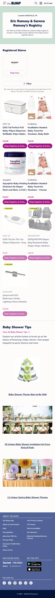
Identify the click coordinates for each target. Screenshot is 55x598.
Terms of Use (8, 550)
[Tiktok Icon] (9, 583)
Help (4, 528)
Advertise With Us (10, 536)
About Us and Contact (11, 524)
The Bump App (8, 521)
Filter (29, 83)
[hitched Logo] (5, 565)
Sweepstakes (8, 532)
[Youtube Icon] (25, 583)
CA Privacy (31, 524)
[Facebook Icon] (4, 583)
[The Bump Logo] (14, 3)
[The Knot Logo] (7, 563)
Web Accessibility (33, 528)
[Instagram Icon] (15, 583)
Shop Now (14, 73)
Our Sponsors (32, 532)
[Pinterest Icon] (20, 583)
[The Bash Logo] (18, 563)
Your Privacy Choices (35, 521)
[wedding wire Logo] (15, 565)
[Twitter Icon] (31, 583)
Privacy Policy (8, 540)
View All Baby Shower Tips (15, 332)
